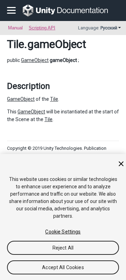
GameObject (35, 60)
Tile (15, 44)
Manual (15, 27)
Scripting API (42, 27)
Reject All (63, 248)
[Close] (121, 164)
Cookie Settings (62, 231)
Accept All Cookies (63, 267)
